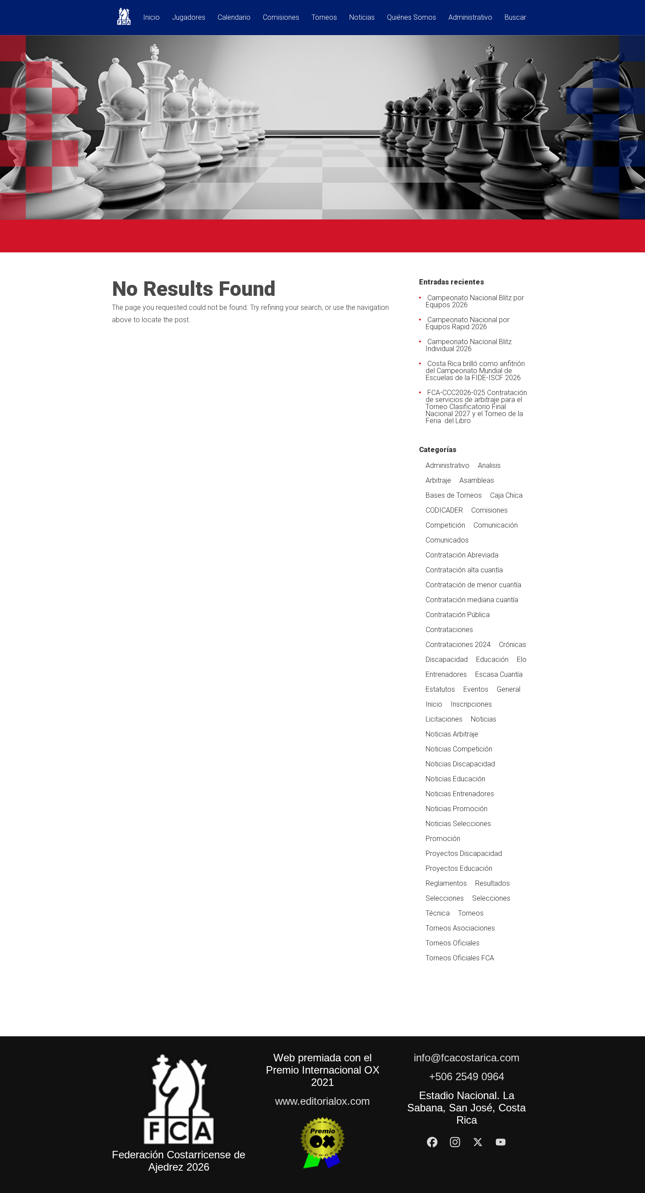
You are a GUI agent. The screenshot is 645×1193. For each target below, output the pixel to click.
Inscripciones (471, 704)
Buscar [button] (515, 18)
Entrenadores (446, 674)
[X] (478, 1142)
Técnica (438, 913)
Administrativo (470, 18)
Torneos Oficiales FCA (460, 958)
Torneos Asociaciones (460, 928)
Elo (522, 659)
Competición (445, 525)
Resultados (492, 883)
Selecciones (445, 898)
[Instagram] (455, 1142)
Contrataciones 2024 (458, 644)
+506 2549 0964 (466, 1076)
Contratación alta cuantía (464, 570)
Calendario (234, 18)
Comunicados (447, 540)
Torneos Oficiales (453, 943)
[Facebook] (432, 1142)
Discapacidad (447, 659)
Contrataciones (449, 629)
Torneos (324, 18)
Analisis (489, 465)
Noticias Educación (455, 779)
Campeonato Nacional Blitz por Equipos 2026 (475, 301)
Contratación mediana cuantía (472, 600)
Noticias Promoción (456, 809)
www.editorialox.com (322, 1101)
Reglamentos (446, 883)
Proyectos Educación (459, 868)
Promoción (443, 838)
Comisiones (281, 18)
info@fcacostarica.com (467, 1058)
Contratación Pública (458, 615)
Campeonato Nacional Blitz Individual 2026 (469, 345)
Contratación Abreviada (462, 555)
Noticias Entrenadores (460, 794)
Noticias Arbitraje (452, 734)
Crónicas (512, 644)
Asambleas (476, 480)
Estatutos (440, 689)
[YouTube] (501, 1142)
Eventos (475, 689)
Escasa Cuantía (499, 674)
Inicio (151, 18)
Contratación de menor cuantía (473, 585)
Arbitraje (438, 480)
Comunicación (495, 525)
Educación (492, 659)
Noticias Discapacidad (460, 764)
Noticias (362, 18)
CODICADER (444, 510)
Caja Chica (506, 495)
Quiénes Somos (411, 18)
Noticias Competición (459, 749)
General (508, 689)
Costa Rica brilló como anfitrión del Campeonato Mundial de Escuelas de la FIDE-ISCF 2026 (475, 370)
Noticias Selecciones (458, 823)
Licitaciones (444, 719)
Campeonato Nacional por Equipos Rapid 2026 (467, 323)
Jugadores (188, 18)
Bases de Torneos (454, 495)
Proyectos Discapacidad (464, 853)
